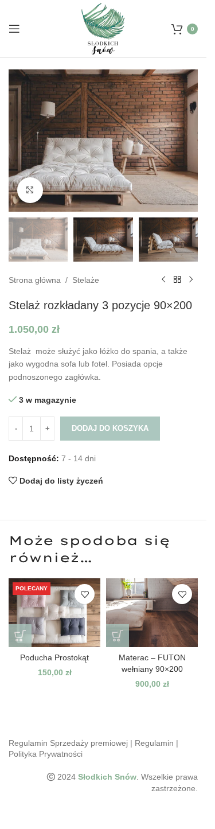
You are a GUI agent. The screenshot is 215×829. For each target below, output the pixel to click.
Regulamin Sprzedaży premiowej (68, 743)
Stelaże (85, 280)
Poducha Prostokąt (54, 657)
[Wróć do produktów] (177, 280)
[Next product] (191, 280)
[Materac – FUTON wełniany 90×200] (152, 612)
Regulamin (154, 743)
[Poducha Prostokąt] (54, 612)
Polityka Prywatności (46, 753)
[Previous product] (163, 280)
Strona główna (35, 280)
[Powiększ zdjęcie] (30, 190)
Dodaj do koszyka (110, 428)
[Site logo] (103, 28)
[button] (20, 635)
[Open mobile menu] (14, 28)
